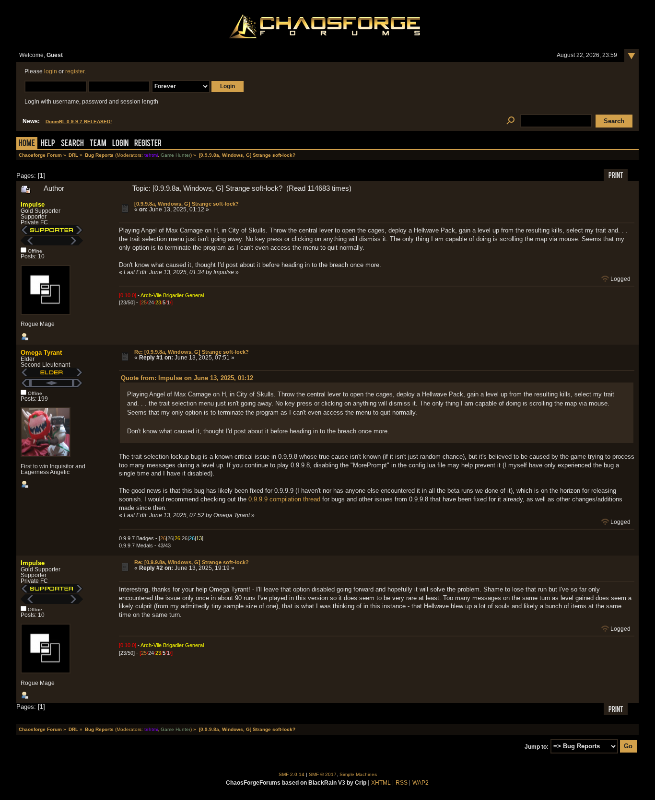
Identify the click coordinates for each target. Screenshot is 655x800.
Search (72, 144)
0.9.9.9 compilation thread (284, 499)
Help (48, 144)
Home (27, 144)
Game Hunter (175, 155)
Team (98, 144)
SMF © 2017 (323, 774)
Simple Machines (358, 774)
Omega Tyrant (41, 352)
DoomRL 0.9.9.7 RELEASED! (79, 121)
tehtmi (151, 155)
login (50, 71)
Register (148, 144)
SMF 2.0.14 (291, 774)
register (74, 71)
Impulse (33, 204)
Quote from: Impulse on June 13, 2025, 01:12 (187, 378)
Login (120, 144)
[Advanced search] (510, 121)
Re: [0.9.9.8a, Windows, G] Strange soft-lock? (191, 352)
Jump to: (537, 746)
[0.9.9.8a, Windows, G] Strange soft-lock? (186, 204)
